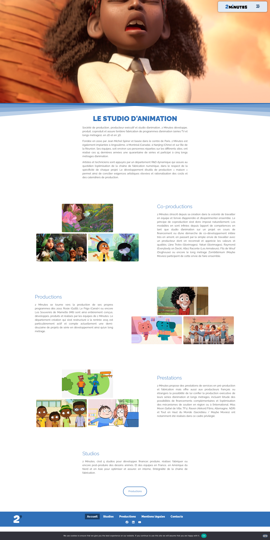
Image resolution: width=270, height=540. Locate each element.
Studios (108, 516)
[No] (265, 535)
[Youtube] (139, 522)
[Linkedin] (133, 522)
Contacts (177, 516)
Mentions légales (153, 516)
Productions (127, 516)
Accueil (92, 516)
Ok (204, 536)
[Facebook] (127, 522)
